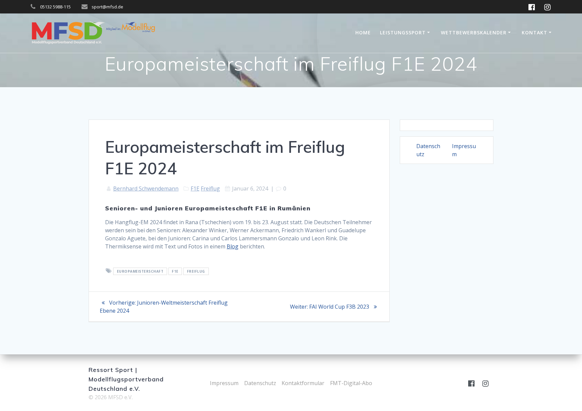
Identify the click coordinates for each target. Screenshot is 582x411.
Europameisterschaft (140, 271)
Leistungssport (403, 32)
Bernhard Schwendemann (146, 188)
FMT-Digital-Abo (351, 383)
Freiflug (210, 188)
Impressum (224, 383)
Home (363, 32)
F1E (195, 188)
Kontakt (534, 32)
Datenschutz (260, 383)
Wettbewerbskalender (474, 32)
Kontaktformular (303, 383)
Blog (232, 246)
